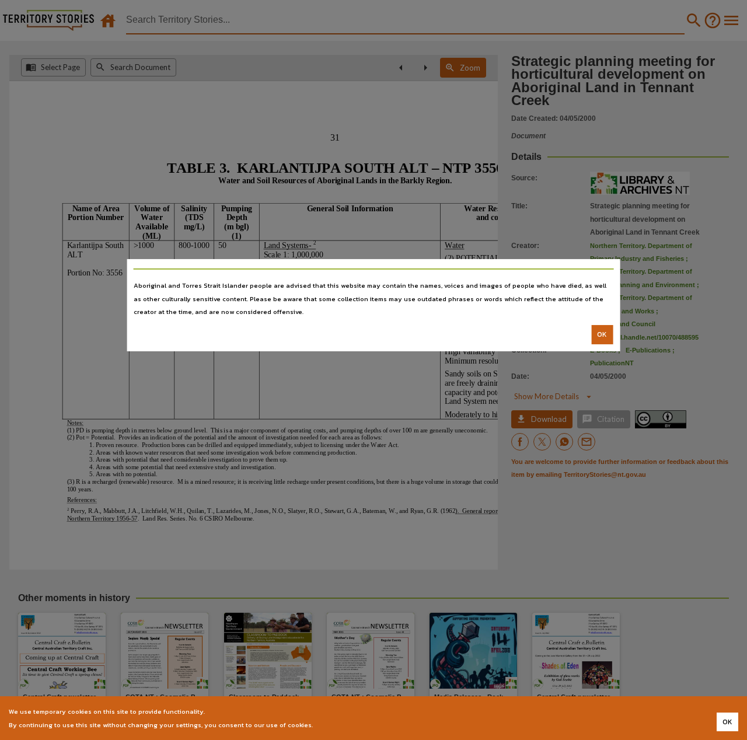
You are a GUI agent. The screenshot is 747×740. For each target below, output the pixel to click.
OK (602, 334)
